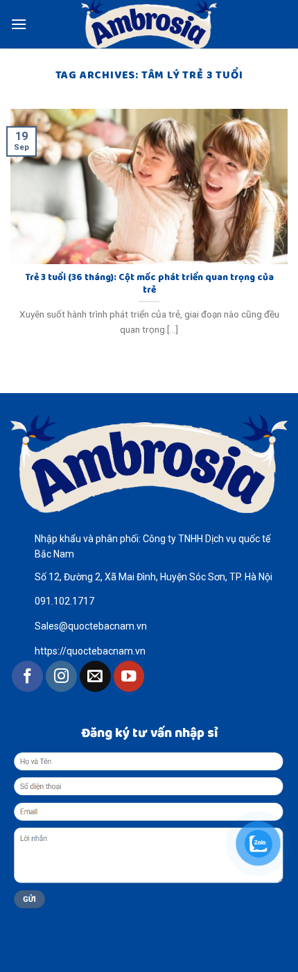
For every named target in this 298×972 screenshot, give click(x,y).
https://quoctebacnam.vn (90, 651)
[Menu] (18, 24)
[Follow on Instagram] (61, 676)
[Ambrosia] (149, 24)
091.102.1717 (64, 601)
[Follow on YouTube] (129, 676)
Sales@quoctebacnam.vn (91, 626)
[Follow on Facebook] (27, 676)
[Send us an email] (95, 676)
